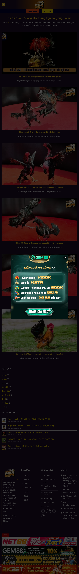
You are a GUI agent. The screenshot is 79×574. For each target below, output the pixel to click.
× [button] (65, 257)
